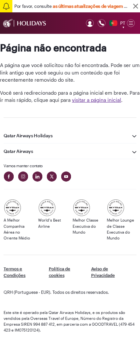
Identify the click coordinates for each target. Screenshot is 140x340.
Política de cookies (59, 272)
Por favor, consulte (72, 6)
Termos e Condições (14, 272)
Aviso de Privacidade (103, 272)
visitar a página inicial (96, 100)
